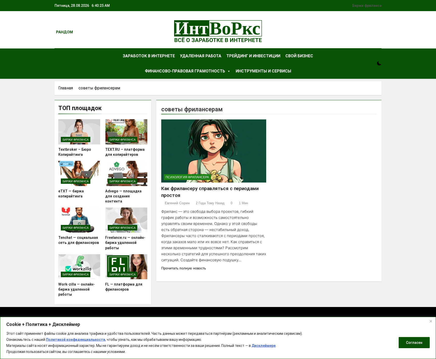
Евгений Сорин (177, 203)
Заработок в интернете (149, 56)
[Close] (431, 321)
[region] (218, 338)
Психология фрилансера (187, 177)
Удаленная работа (200, 56)
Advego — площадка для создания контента (123, 196)
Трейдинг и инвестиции (253, 56)
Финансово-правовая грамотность (185, 71)
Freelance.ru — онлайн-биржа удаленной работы (125, 243)
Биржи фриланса (367, 6)
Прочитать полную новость (183, 268)
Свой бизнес (299, 56)
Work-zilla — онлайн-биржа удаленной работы (76, 289)
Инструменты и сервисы (263, 71)
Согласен (414, 343)
